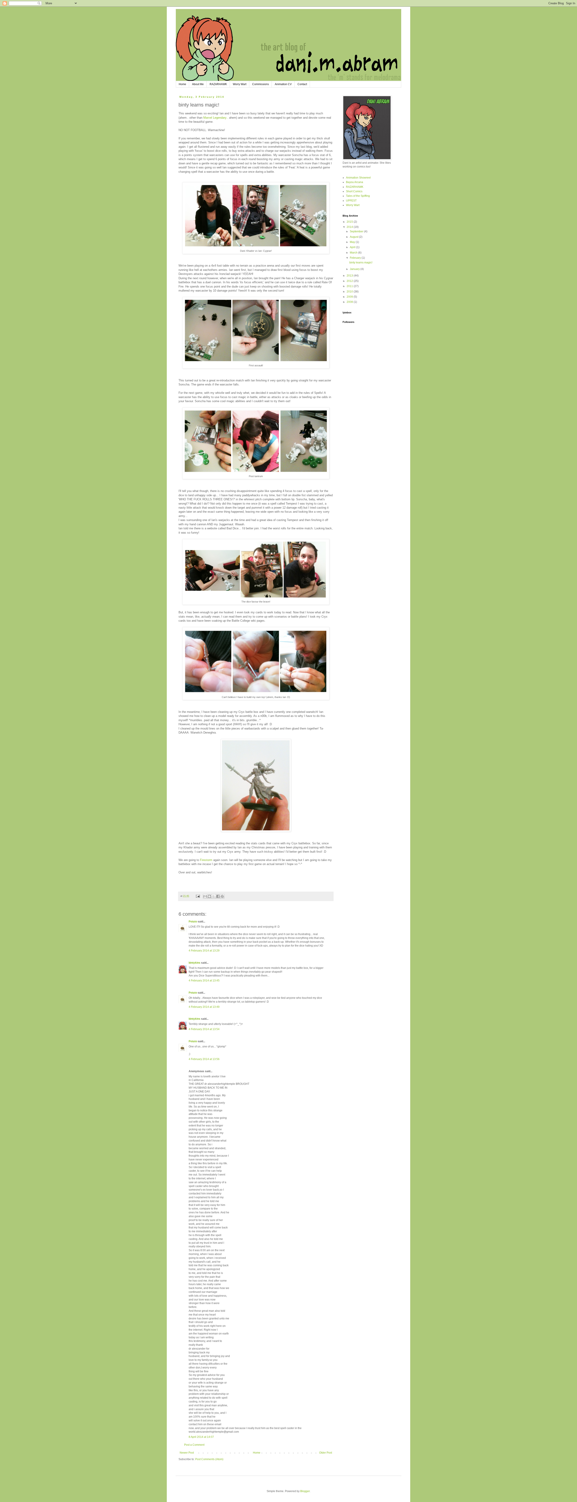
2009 (350, 296)
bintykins (194, 962)
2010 (350, 291)
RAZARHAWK (218, 84)
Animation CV (283, 84)
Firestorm (206, 860)
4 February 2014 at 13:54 (204, 1029)
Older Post (325, 1452)
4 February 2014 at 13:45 (204, 980)
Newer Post (187, 1452)
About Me (198, 84)
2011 (350, 286)
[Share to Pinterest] (222, 896)
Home (182, 84)
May (353, 242)
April (353, 247)
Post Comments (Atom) (209, 1459)
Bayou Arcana (354, 182)
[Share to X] (213, 896)
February (356, 257)
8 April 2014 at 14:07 (201, 1437)
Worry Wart (239, 84)
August (354, 236)
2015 (350, 221)
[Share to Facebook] (218, 896)
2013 (350, 275)
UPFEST (351, 200)
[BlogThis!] (209, 896)
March (354, 252)
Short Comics (354, 191)
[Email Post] (198, 896)
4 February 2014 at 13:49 (204, 1006)
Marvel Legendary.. (215, 117)
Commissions (260, 84)
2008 (350, 302)
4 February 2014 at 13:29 (204, 950)
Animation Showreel (358, 177)
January (355, 269)
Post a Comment (194, 1444)
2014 (350, 227)
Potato (193, 921)
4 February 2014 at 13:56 (204, 1059)
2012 (350, 281)
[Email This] (205, 896)
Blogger (305, 1491)
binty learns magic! (360, 262)
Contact (302, 84)
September (357, 231)
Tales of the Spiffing (358, 195)
